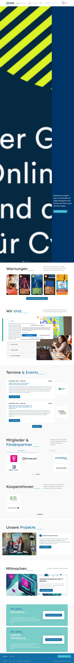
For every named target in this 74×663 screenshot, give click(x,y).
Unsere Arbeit (29, 3)
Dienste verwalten (25, 332)
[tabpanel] (37, 203)
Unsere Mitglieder (21, 590)
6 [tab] (27, 401)
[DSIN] (10, 3)
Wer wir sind (40, 3)
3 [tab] (24, 401)
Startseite (18, 3)
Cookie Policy (33, 337)
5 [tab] (26, 401)
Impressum (41, 337)
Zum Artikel (57, 212)
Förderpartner (53, 590)
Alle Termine (36, 566)
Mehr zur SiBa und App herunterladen (36, 438)
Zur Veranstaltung (15, 536)
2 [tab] (23, 401)
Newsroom (23, 3)
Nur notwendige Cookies (45, 335)
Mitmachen (35, 3)
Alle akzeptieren (29, 335)
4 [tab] (25, 401)
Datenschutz (37, 337)
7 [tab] (28, 401)
